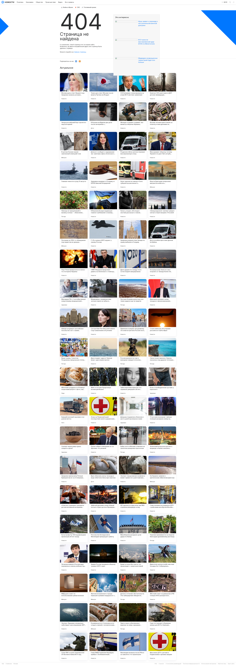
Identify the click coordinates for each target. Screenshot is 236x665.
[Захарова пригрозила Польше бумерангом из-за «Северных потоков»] (74, 469)
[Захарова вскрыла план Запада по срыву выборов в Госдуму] (133, 234)
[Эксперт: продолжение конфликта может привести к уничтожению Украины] (133, 469)
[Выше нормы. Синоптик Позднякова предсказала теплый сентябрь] (74, 352)
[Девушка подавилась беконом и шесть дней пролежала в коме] (133, 411)
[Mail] (2, 2)
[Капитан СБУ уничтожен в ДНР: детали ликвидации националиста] (162, 87)
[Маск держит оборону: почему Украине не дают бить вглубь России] (162, 146)
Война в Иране (68, 7)
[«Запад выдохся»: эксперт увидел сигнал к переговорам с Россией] (162, 204)
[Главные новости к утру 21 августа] (74, 175)
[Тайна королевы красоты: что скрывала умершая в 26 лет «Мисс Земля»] (133, 381)
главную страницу (80, 52)
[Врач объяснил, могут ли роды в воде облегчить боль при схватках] (103, 469)
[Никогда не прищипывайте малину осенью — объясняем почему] (74, 204)
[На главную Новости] (9, 2)
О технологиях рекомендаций (173, 663)
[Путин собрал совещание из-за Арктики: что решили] (103, 440)
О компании (9, 663)
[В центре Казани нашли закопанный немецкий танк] (74, 146)
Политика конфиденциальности (191, 663)
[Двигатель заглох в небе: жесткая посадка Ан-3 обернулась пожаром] (162, 558)
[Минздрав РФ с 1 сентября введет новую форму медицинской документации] (74, 293)
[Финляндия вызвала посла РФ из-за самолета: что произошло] (133, 646)
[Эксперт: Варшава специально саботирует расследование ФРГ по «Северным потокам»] (74, 617)
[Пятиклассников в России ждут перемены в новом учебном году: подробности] (74, 558)
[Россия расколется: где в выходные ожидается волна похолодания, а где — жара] (133, 352)
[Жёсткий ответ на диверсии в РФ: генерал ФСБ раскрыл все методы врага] (162, 587)
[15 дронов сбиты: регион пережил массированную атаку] (133, 146)
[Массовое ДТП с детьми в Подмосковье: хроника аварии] (162, 646)
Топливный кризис (90, 7)
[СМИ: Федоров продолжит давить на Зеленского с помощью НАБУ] (103, 263)
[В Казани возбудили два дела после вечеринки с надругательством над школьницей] (103, 116)
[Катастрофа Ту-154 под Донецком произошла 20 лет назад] (74, 528)
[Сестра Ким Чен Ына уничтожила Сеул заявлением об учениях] (103, 322)
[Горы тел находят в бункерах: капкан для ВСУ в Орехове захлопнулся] (162, 617)
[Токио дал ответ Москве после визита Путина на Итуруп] (103, 87)
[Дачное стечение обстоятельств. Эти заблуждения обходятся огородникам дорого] (133, 587)
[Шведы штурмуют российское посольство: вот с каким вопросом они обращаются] (74, 322)
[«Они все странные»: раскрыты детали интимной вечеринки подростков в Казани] (74, 499)
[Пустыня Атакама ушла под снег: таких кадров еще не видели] (133, 293)
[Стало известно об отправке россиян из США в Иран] (162, 322)
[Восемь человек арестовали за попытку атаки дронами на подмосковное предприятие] (162, 116)
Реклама (15, 663)
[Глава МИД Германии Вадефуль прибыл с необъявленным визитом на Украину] (103, 646)
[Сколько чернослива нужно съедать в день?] (74, 440)
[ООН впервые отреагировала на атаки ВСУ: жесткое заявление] (133, 87)
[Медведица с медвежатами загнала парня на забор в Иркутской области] (103, 293)
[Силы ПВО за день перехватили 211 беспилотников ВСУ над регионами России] (74, 646)
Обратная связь (222, 663)
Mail (3, 663)
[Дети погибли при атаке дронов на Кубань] (162, 234)
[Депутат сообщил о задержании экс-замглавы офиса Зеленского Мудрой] (103, 146)
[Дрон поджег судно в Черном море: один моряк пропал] (103, 352)
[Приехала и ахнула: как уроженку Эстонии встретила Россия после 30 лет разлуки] (133, 322)
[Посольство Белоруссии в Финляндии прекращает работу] (103, 528)
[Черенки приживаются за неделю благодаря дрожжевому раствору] (162, 528)
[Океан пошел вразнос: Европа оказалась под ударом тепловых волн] (162, 352)
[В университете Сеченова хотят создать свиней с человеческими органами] (103, 617)
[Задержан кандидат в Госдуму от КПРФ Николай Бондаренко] (103, 175)
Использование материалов (208, 663)
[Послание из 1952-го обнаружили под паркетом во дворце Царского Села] (74, 234)
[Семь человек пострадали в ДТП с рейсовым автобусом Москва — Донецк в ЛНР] (162, 499)
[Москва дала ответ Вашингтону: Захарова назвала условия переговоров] (74, 87)
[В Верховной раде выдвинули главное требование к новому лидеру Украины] (103, 204)
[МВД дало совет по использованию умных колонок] (74, 587)
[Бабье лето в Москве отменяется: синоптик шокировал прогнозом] (133, 440)
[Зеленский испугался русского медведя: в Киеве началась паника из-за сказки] (162, 440)
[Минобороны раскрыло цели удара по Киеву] (133, 528)
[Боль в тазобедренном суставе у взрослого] (162, 381)
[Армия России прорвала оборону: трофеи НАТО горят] (103, 558)
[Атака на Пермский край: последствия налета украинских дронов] (103, 411)
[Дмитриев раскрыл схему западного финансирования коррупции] (162, 293)
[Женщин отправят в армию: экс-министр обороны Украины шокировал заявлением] (133, 116)
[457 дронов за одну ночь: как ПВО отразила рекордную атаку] (133, 499)
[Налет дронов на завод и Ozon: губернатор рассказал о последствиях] (133, 175)
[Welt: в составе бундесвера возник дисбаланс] (103, 381)
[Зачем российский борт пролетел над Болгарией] (74, 116)
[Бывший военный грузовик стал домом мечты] (74, 411)
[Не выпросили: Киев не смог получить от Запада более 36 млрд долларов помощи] (162, 263)
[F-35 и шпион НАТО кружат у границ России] (103, 234)
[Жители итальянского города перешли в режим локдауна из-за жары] (103, 587)
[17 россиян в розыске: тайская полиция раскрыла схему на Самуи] (162, 411)
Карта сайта (231, 663)
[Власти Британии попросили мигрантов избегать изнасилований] (162, 175)
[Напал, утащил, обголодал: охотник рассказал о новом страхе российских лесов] (133, 204)
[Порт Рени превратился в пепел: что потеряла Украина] (74, 263)
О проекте (161, 663)
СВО (78, 7)
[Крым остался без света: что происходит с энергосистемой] (133, 558)
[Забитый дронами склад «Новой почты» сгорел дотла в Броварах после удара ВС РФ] (103, 499)
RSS (156, 663)
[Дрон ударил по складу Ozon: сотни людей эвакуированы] (133, 263)
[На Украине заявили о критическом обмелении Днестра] (162, 469)
